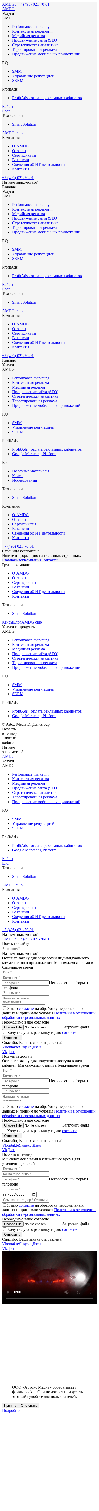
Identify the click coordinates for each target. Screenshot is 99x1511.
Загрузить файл (75, 1027)
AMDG (8, 4)
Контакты (20, 169)
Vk (4, 1051)
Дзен (11, 1051)
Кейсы (7, 106)
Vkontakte (10, 1047)
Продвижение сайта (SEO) (35, 40)
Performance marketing (31, 26)
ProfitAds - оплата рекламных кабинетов (47, 98)
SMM (17, 71)
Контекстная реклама (30, 31)
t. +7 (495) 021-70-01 (32, 4)
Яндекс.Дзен (30, 1047)
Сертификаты (24, 155)
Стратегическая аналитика (35, 45)
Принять (10, 1406)
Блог (6, 111)
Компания (32, 560)
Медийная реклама (28, 36)
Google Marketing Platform (34, 454)
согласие (26, 1008)
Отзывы (19, 151)
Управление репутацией (33, 76)
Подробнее (11, 1410)
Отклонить (29, 1406)
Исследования (24, 480)
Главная (9, 560)
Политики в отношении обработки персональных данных (49, 1015)
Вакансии (20, 160)
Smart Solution (24, 124)
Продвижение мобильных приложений (46, 54)
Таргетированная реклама (34, 49)
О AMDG (20, 146)
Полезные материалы (30, 471)
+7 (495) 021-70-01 (18, 177)
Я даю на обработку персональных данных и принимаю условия (49, 1013)
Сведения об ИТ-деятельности (38, 164)
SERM (17, 80)
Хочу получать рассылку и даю (42, 1032)
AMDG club (12, 133)
